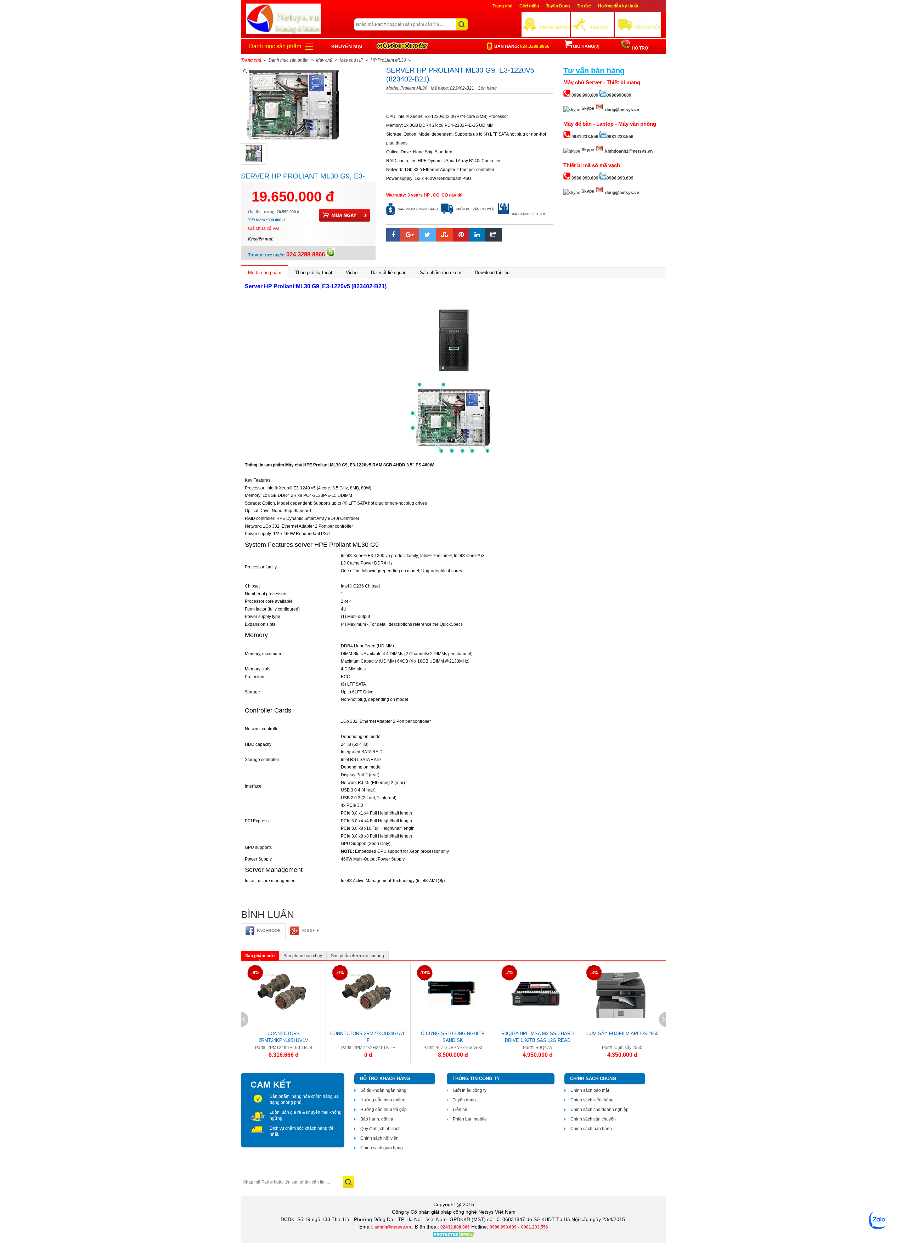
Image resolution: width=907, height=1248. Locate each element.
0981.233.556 (534, 1227)
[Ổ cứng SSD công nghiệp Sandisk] (451, 993)
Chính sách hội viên (379, 1138)
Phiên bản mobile (470, 1119)
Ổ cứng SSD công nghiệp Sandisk (453, 1037)
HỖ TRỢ (639, 48)
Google (311, 930)
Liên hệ (460, 1109)
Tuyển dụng (464, 1099)
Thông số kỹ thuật (313, 272)
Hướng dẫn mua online (382, 1099)
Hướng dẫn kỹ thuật (618, 6)
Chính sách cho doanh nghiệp (599, 1109)
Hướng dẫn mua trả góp (383, 1109)
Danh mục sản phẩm (275, 46)
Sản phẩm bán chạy (302, 955)
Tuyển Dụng (558, 6)
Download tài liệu (492, 272)
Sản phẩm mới (260, 955)
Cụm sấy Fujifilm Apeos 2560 (622, 1033)
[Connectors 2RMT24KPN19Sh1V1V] (282, 993)
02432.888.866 (455, 1227)
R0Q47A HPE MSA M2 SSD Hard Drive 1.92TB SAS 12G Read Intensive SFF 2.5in (537, 1038)
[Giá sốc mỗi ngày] (402, 46)
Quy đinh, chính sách (380, 1128)
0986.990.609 (503, 1227)
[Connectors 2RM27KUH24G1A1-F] (366, 993)
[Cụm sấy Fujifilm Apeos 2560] (621, 993)
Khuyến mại (346, 46)
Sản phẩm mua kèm (440, 272)
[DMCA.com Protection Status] (453, 1236)
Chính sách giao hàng (381, 1147)
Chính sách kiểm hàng (592, 1099)
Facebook (269, 930)
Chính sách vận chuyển (593, 1119)
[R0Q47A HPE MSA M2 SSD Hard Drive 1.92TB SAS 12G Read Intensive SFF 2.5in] (536, 993)
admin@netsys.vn (393, 1227)
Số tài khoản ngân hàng (383, 1090)
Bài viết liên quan (388, 272)
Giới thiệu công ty (469, 1090)
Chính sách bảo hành (591, 1128)
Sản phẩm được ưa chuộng (357, 955)
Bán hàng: (522, 46)
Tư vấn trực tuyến (286, 255)
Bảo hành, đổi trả (376, 1119)
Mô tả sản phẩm (264, 272)
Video (351, 272)
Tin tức (584, 6)
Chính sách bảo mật (589, 1090)
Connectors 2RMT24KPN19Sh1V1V (283, 1037)
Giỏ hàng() (586, 46)
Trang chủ (502, 6)
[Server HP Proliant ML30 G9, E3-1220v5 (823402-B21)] (253, 154)
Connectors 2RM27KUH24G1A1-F (368, 1037)
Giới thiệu (529, 6)
